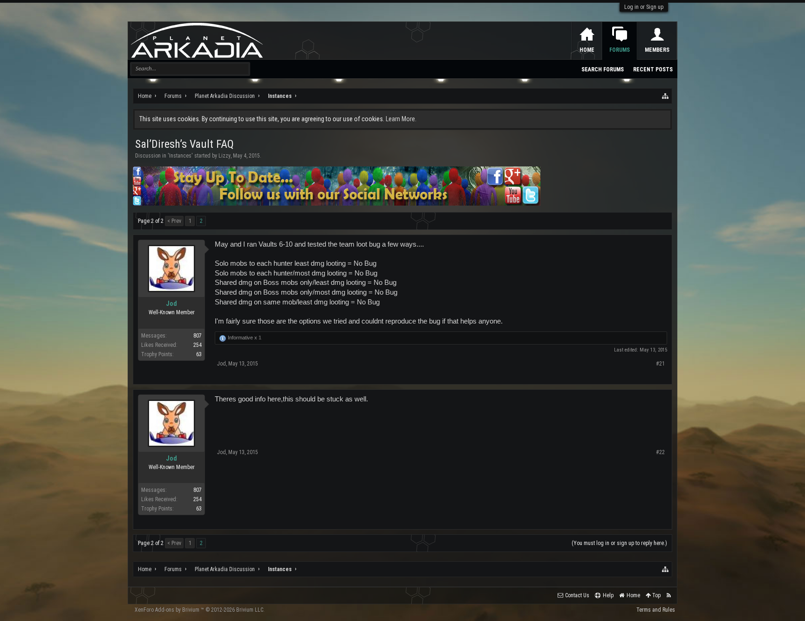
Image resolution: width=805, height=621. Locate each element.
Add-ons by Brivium (200, 610)
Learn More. (401, 119)
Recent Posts (653, 69)
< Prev (174, 221)
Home (587, 50)
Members (657, 50)
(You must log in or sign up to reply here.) (619, 543)
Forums (619, 50)
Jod (171, 303)
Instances (180, 155)
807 (197, 335)
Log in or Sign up (643, 7)
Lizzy (224, 155)
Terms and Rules (655, 610)
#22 (660, 452)
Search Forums (602, 69)
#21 (660, 363)
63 (199, 354)
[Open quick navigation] (665, 96)
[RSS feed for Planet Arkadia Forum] (669, 595)
